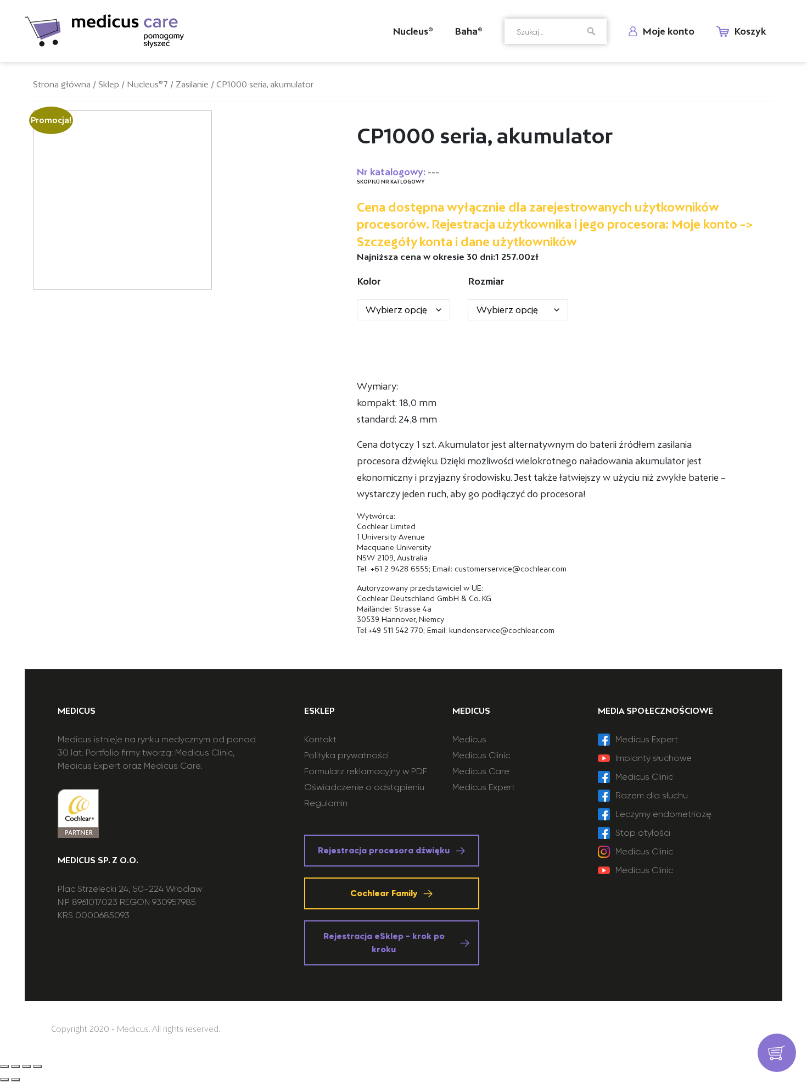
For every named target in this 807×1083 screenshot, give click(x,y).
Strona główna (62, 84)
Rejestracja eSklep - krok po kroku (384, 942)
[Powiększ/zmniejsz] (37, 1066)
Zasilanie (192, 84)
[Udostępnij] (15, 1066)
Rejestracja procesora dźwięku (384, 850)
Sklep (108, 84)
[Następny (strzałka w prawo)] (15, 1079)
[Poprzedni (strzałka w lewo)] (4, 1079)
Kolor (369, 281)
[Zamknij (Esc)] (4, 1066)
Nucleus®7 (147, 84)
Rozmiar (486, 281)
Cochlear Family (383, 893)
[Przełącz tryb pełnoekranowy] (26, 1066)
